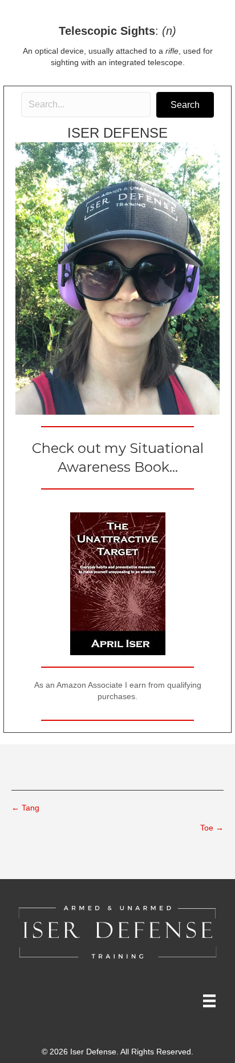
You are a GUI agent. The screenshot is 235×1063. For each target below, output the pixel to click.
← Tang (25, 807)
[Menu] (209, 1000)
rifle (172, 50)
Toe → (212, 827)
